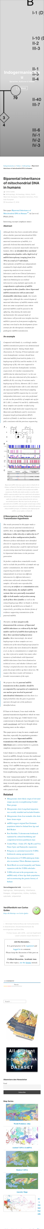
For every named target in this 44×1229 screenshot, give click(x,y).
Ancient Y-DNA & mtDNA (22, 1147)
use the (25, 962)
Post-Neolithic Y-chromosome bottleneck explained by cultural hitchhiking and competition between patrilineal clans (22, 836)
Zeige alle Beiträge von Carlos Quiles (16, 913)
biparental (27, 887)
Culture (18, 166)
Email (5, 1083)
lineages (6, 893)
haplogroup (8, 890)
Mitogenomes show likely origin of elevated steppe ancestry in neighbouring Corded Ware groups (23, 801)
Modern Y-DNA (22, 1170)
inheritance (30, 890)
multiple (33, 893)
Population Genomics (25, 197)
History (27, 194)
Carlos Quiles (10, 192)
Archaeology (20, 194)
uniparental (16, 896)
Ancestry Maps (22, 1192)
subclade (7, 896)
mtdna (26, 893)
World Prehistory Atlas (22, 1123)
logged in (17, 949)
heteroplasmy (19, 890)
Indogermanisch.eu (22, 75)
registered (30, 945)
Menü (23, 88)
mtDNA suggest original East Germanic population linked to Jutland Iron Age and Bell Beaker (23, 826)
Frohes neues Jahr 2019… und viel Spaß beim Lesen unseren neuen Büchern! (24, 934)
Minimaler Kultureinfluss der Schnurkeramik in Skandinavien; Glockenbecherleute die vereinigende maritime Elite (21, 926)
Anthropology (26, 166)
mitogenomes (16, 893)
